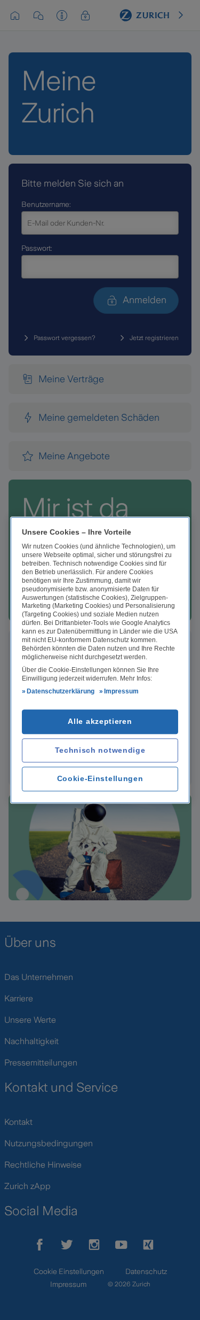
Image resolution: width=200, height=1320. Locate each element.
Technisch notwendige (100, 750)
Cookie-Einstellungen (100, 779)
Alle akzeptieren (100, 721)
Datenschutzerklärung (60, 692)
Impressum (121, 692)
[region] (100, 660)
